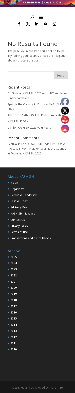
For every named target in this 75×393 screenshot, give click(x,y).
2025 (13, 257)
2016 (13, 312)
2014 (13, 324)
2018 (13, 300)
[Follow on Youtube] (45, 23)
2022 (13, 275)
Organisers (17, 189)
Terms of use (19, 232)
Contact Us (17, 220)
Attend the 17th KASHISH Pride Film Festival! (36, 115)
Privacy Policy (19, 226)
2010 (13, 349)
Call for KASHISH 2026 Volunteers (29, 127)
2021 (13, 281)
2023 (13, 269)
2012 (13, 337)
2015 (13, 318)
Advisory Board (20, 207)
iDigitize (57, 387)
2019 (13, 294)
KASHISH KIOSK (18, 121)
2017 (13, 306)
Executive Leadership (24, 195)
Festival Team (19, 201)
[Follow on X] (28, 23)
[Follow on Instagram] (54, 23)
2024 (13, 263)
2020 (13, 287)
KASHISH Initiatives (22, 213)
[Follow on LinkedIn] (36, 23)
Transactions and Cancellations (30, 238)
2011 (13, 343)
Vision (14, 182)
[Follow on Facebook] (19, 23)
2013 (13, 331)
